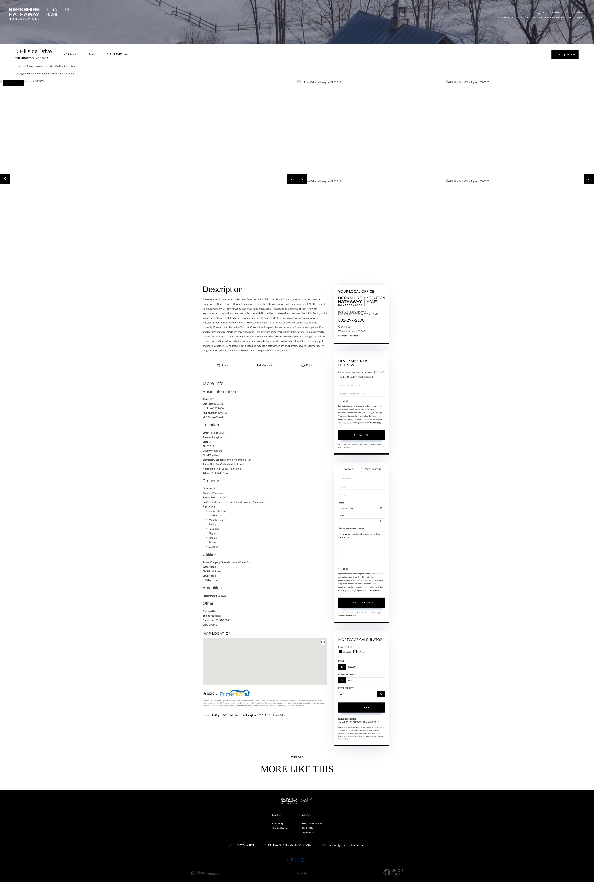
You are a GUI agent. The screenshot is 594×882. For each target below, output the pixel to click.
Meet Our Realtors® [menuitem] (312, 823)
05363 (262, 715)
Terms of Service (346, 616)
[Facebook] (291, 860)
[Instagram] (302, 860)
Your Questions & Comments (352, 528)
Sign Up (556, 12)
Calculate (361, 707)
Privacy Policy (375, 423)
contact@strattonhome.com (346, 845)
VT (224, 715)
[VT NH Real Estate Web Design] (393, 873)
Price (341, 660)
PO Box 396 (290, 845)
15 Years (361, 651)
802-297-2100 (575, 12)
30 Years (347, 651)
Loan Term (345, 647)
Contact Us (343, 336)
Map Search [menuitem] (505, 17)
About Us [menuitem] (574, 17)
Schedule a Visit (373, 469)
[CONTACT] (565, 54)
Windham (234, 715)
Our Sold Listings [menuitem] (280, 828)
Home (206, 715)
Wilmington (249, 715)
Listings (216, 715)
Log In (544, 12)
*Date (341, 502)
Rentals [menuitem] (523, 17)
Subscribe (361, 434)
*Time (341, 515)
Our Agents (355, 336)
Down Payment (347, 674)
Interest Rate (346, 688)
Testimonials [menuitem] (308, 832)
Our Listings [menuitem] (278, 823)
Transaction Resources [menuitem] (548, 17)
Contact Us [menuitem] (307, 828)
